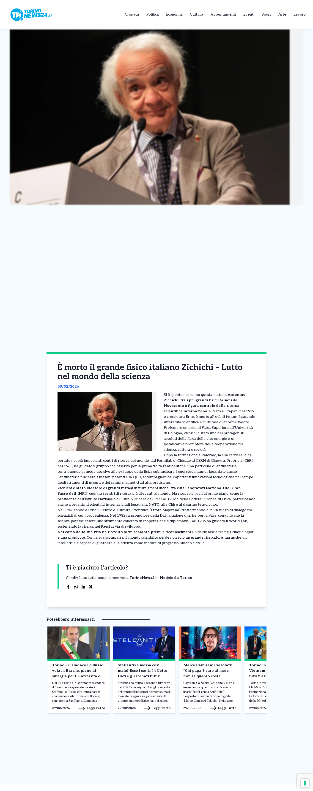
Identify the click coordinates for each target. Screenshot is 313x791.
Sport (266, 14)
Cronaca (132, 14)
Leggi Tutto (96, 708)
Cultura (196, 14)
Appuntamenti (223, 14)
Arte (282, 14)
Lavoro (300, 14)
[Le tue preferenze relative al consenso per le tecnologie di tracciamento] (305, 783)
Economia (174, 14)
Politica (152, 14)
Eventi (248, 14)
